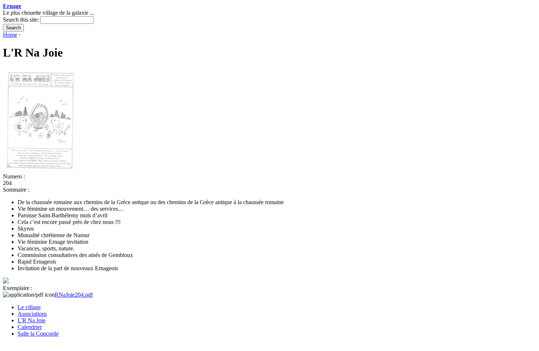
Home (10, 35)
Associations (32, 314)
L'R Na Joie (31, 320)
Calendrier (30, 327)
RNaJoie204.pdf (74, 295)
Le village (29, 307)
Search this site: (21, 20)
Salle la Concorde (38, 333)
